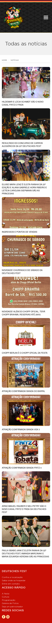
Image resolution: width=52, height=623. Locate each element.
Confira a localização (12, 577)
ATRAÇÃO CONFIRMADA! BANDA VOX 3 (21, 429)
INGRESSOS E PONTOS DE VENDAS (19, 231)
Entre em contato (11, 584)
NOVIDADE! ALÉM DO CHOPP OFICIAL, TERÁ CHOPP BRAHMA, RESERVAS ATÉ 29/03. (23, 313)
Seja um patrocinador (12, 607)
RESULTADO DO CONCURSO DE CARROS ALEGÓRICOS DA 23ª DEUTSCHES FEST (22, 145)
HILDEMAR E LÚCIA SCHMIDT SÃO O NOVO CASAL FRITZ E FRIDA (22, 103)
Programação (8, 600)
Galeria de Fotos (10, 603)
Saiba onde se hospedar (13, 580)
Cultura (5, 597)
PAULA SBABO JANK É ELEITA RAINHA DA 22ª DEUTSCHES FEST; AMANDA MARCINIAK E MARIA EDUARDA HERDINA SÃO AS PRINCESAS (25, 553)
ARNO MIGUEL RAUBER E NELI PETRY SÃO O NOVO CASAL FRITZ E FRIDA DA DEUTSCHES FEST (24, 509)
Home (4, 60)
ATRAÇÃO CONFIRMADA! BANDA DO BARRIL (23, 391)
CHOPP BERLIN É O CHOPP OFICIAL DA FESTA (24, 352)
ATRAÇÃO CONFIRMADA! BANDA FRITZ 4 (22, 467)
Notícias (15, 60)
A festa (5, 594)
